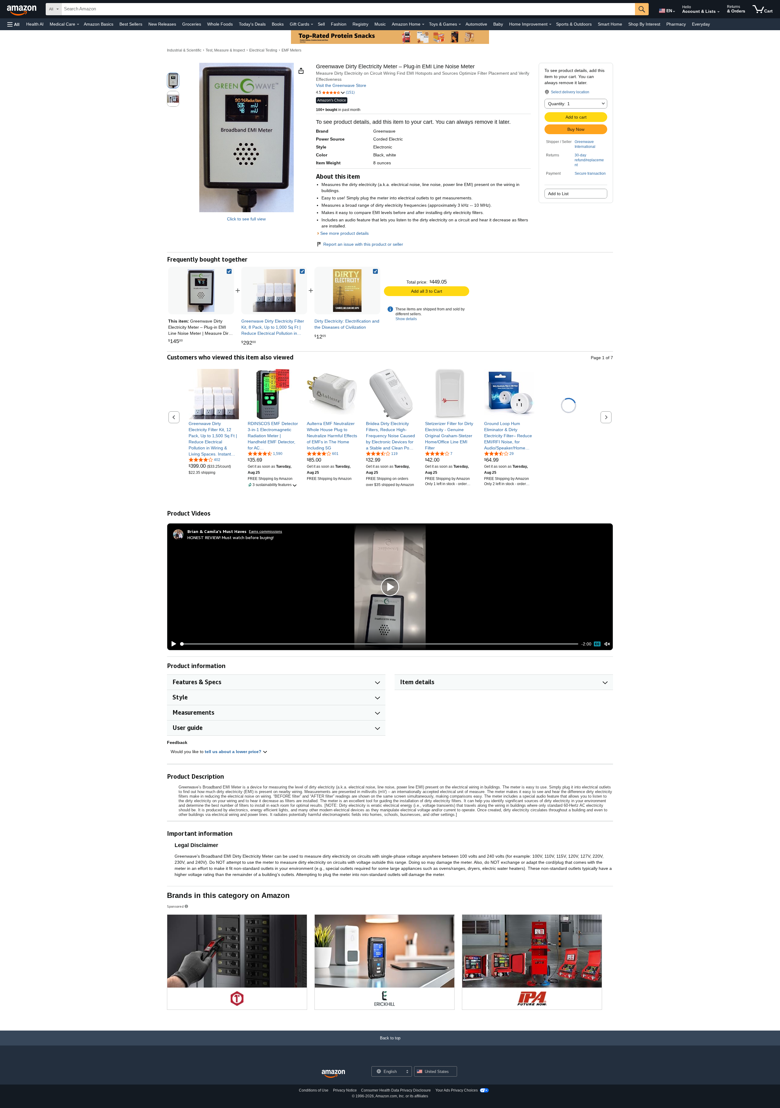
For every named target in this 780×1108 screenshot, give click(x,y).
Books (278, 24)
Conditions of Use (313, 1090)
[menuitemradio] (597, 644)
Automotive (476, 24)
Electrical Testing (263, 50)
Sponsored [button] (175, 906)
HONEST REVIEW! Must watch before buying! (230, 537)
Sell (321, 24)
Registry (360, 24)
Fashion (338, 24)
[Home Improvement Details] (550, 24)
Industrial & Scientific (184, 50)
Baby (498, 24)
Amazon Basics (98, 24)
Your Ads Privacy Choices (456, 1090)
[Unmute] (607, 644)
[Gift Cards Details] (312, 24)
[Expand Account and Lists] (718, 12)
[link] (274, 290)
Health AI (35, 24)
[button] (13, 24)
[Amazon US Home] (333, 1074)
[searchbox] (348, 9)
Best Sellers (130, 24)
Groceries (191, 24)
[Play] (172, 644)
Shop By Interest (644, 24)
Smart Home (610, 24)
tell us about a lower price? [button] (234, 751)
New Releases (162, 24)
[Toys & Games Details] (460, 24)
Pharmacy (676, 24)
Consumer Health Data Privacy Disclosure (396, 1090)
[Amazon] (22, 9)
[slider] (379, 644)
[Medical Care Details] (78, 24)
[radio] (173, 80)
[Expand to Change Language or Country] (674, 11)
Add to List (558, 193)
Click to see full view (246, 218)
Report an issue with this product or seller (363, 244)
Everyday (701, 24)
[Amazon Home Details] (423, 24)
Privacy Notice (345, 1090)
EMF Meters (291, 50)
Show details (406, 319)
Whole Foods (220, 24)
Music (380, 24)
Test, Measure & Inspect (225, 50)
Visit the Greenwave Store (341, 85)
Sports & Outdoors (574, 24)
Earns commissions (265, 531)
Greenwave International (585, 144)
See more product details (344, 233)
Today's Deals (252, 24)
